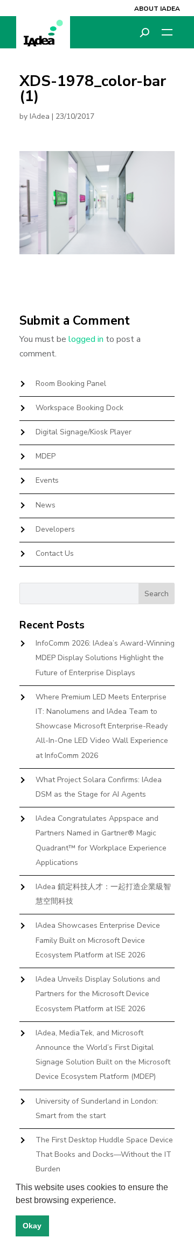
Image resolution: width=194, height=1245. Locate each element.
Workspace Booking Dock (79, 408)
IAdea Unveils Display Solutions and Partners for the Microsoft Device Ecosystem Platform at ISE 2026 (98, 993)
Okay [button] (32, 1225)
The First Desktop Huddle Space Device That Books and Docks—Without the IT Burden (104, 1154)
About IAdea (157, 8)
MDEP (46, 456)
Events (47, 480)
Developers (55, 529)
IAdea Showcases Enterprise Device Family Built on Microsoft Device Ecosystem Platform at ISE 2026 (98, 940)
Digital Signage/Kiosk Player (83, 432)
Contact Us (55, 553)
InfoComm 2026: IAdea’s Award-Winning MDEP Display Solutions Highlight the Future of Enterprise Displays (105, 657)
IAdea (40, 116)
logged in (85, 339)
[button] (119, 1201)
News (46, 505)
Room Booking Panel (71, 383)
